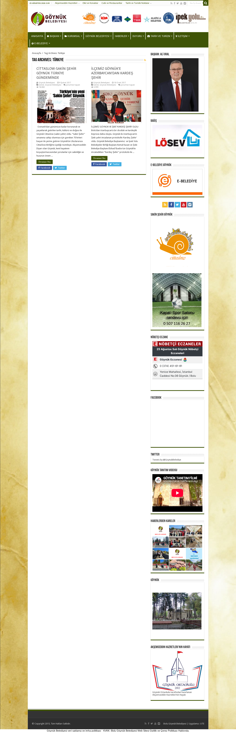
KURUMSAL (74, 36)
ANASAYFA (37, 36)
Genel (41, 85)
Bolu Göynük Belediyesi (174, 723)
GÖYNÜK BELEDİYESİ (97, 36)
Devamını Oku (45, 162)
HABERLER (121, 36)
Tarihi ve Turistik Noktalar (137, 3)
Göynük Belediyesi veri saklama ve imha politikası (74, 730)
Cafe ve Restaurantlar (112, 3)
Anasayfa (36, 53)
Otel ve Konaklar (90, 3)
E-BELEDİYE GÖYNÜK (161, 165)
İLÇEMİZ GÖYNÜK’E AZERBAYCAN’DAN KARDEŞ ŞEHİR (112, 73)
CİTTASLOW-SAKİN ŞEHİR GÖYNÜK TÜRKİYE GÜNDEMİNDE (56, 73)
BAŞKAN (54, 36)
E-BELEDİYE (41, 43)
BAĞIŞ (154, 121)
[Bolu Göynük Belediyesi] (48, 18)
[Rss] (171, 3)
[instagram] (184, 3)
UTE (202, 723)
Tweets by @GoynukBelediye (166, 459)
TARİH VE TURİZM (160, 36)
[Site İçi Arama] (205, 3)
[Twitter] (177, 3)
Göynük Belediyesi (47, 83)
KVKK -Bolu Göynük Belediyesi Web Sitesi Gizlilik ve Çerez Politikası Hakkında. (146, 730)
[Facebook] (174, 3)
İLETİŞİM (182, 36)
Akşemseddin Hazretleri (66, 3)
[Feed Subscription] (145, 60)
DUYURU (137, 36)
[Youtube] (181, 3)
